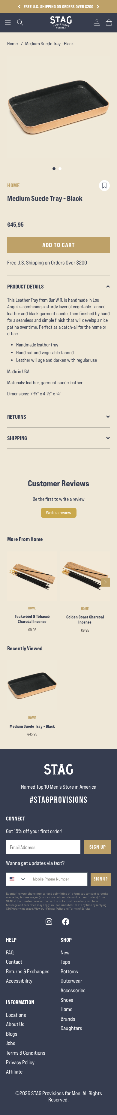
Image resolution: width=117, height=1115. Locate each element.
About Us (15, 1024)
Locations (16, 1015)
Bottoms (69, 971)
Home (12, 44)
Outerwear (71, 981)
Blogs (11, 1034)
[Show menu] (7, 22)
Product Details (25, 286)
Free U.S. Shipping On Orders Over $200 (58, 6)
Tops (65, 962)
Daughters (71, 1028)
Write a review (58, 512)
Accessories (73, 990)
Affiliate (14, 1071)
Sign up (101, 879)
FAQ (10, 952)
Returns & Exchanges (28, 971)
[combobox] (16, 879)
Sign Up (97, 847)
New (65, 952)
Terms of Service (80, 908)
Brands (68, 1019)
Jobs (10, 1043)
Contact (14, 962)
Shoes (67, 1000)
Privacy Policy (20, 1062)
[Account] (97, 22)
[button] (98, 6)
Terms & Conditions (25, 1053)
